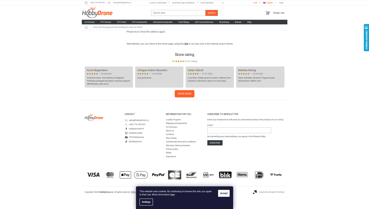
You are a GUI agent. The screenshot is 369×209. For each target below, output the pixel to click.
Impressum (171, 156)
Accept (223, 193)
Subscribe (215, 143)
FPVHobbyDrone (136, 137)
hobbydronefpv (136, 133)
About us (170, 130)
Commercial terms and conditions (181, 141)
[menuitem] (89, 22)
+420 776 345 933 (137, 124)
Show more (184, 93)
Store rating (184, 54)
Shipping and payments (183, 3)
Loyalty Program (157, 3)
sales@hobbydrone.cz (139, 120)
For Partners (207, 3)
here (172, 194)
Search (211, 13)
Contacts (170, 134)
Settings (146, 202)
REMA (168, 153)
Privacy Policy (259, 136)
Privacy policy (172, 149)
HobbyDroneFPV (136, 129)
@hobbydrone (135, 141)
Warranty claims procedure (178, 145)
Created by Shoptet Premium (271, 192)
